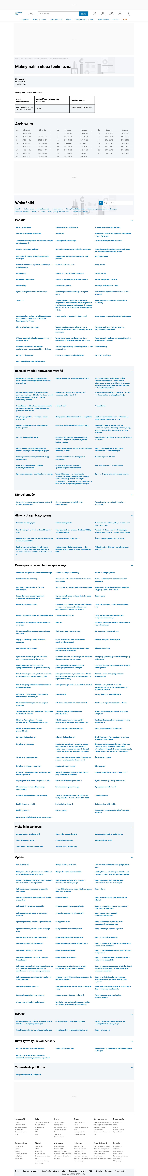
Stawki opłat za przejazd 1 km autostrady (30, 995)
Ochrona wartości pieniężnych (27, 437)
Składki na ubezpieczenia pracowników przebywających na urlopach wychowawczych (71, 721)
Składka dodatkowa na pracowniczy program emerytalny (32, 704)
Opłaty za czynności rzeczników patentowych (71, 943)
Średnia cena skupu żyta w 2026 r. (67, 538)
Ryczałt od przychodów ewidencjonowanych (32, 292)
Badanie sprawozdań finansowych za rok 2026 (71, 378)
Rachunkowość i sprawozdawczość (36, 209)
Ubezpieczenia (39, 1127)
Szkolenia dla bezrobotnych (65, 737)
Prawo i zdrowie (59, 1137)
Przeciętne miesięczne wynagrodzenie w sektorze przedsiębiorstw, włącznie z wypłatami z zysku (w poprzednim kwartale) (73, 676)
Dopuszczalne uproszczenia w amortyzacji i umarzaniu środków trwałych (70, 393)
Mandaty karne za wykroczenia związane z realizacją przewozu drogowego (70, 881)
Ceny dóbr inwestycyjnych (25, 523)
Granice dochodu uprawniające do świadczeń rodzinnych (111, 580)
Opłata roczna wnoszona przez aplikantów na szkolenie (111, 898)
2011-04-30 (84, 150)
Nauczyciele (38, 1151)
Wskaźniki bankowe (40, 58)
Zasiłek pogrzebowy (23, 810)
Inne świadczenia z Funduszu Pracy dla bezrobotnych (30, 588)
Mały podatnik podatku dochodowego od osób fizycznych (32, 257)
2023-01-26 (26, 137)
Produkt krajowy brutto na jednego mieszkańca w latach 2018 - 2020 (112, 524)
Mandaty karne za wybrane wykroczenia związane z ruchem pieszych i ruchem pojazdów (34, 881)
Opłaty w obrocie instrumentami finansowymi (32, 937)
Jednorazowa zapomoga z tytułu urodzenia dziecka (73, 587)
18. (99, 150)
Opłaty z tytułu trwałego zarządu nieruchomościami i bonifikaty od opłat (73, 449)
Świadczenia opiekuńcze (25, 744)
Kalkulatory (78, 1143)
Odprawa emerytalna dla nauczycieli (107, 639)
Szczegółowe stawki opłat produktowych (69, 995)
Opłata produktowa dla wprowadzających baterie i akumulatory (33, 898)
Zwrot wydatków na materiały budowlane (30, 361)
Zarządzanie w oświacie (42, 1156)
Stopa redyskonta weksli (103, 840)
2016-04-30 (125, 143)
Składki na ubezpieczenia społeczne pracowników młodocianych (112, 721)
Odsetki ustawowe (99, 1156)
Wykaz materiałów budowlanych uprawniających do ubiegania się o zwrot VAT (113, 339)
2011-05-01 (27, 150)
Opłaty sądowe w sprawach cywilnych (68, 929)
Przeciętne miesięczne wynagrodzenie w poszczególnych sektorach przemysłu (69, 666)
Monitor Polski (58, 1149)
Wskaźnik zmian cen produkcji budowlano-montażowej (110, 503)
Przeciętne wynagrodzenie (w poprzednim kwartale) (73, 685)
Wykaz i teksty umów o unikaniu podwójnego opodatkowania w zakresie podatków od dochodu (72, 339)
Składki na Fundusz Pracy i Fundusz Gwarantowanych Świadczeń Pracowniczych (32, 721)
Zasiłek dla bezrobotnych (64, 804)
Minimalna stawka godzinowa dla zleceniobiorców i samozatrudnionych (113, 623)
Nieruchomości (103, 19)
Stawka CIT (20, 300)
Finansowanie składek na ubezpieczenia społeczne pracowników (73, 580)
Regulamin (73, 1171)
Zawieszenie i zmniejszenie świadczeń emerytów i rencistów (112, 811)
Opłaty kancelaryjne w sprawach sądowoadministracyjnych (106, 914)
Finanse (115, 1127)
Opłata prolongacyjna (102, 1030)
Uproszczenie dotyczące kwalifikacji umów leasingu (34, 474)
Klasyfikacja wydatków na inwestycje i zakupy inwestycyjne (32, 418)
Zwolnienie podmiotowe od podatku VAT (69, 355)
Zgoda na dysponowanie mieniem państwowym (112, 474)
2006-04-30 (84, 156)
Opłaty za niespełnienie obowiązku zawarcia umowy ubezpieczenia (113, 951)
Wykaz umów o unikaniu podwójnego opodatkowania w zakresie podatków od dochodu (33, 347)
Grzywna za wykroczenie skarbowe (28, 233)
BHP (36, 1132)
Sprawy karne (58, 1124)
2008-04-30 (84, 153)
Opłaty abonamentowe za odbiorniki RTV (69, 913)
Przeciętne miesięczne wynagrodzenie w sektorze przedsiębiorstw (112, 666)
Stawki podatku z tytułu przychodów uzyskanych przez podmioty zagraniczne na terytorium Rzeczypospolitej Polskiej (33, 318)
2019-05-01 (68, 140)
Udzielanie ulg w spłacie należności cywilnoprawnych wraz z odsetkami (68, 466)
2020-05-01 (26, 140)
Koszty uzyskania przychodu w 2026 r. (108, 240)
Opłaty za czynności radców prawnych (29, 943)
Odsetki (42, 211)
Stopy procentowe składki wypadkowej (69, 728)
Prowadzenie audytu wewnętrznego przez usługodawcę (70, 458)
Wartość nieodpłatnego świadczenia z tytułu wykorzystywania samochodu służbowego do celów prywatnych (73, 329)
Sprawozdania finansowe (102, 1132)
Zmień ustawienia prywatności (53, 1171)
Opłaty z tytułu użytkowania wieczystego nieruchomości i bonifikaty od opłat (109, 449)
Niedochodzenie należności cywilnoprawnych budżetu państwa (32, 426)
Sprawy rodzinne (59, 1122)
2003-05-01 (68, 156)
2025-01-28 (125, 133)
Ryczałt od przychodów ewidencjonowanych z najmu (71, 293)
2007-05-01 (109, 153)
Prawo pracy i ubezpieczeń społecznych (102, 209)
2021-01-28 (109, 137)
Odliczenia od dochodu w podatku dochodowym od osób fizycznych (34, 266)
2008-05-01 (26, 153)
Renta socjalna (60, 694)
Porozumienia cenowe (63, 285)
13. (17, 146)
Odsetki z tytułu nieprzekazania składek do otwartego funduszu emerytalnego (110, 1022)
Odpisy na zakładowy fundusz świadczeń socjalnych (30, 640)
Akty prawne (58, 1143)
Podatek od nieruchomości (25, 279)
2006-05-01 (26, 156)
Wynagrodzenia (40, 1124)
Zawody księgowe (20, 1132)
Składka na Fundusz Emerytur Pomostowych (71, 703)
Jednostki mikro (100, 406)
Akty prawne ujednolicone (62, 1156)
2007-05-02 (68, 153)
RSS (90, 1171)
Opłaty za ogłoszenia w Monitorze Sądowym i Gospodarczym (32, 958)
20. (58, 153)
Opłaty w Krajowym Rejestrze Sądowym (109, 929)
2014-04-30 (84, 146)
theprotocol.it (117, 1158)
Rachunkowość (20, 1124)
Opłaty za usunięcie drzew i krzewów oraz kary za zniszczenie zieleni (33, 978)
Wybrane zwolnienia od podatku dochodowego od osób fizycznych (33, 339)
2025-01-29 (68, 133)
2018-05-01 (109, 140)
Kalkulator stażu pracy (81, 1156)
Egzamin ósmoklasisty (42, 1161)
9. (99, 140)
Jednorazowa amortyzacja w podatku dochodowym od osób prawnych (34, 241)
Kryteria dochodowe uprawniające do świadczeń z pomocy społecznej (73, 597)
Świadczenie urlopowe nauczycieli (28, 766)
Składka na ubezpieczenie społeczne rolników (111, 703)
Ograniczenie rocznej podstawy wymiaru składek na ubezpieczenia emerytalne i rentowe (73, 658)
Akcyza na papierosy (23, 227)
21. (99, 153)
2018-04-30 (42, 143)
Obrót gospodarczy (21, 1127)
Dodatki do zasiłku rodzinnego (27, 579)
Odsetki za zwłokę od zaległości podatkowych (71, 1030)
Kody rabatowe (118, 1151)
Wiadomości (117, 1122)
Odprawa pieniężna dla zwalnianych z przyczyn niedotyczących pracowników (72, 649)
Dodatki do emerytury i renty (105, 573)
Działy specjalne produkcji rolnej (66, 227)
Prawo (68, 19)
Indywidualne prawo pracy (43, 1122)
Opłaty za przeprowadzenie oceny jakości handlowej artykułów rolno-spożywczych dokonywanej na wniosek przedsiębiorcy (113, 968)
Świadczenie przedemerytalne (26, 757)
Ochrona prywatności (31, 1171)
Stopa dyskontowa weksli (64, 840)
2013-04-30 (125, 146)
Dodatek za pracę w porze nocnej (67, 573)
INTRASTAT (59, 233)
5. (58, 137)
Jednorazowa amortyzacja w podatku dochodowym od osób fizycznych (113, 234)
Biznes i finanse (79, 1122)
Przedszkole (38, 1146)
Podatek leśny (21, 273)
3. (99, 133)
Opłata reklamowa (61, 897)
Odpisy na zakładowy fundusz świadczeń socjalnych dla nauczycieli (70, 640)
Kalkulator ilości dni (80, 1149)
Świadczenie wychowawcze (65, 766)
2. (58, 133)
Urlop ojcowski (100, 766)
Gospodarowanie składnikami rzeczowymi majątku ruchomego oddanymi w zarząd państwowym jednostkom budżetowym (34, 408)
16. (17, 150)
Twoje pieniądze (80, 19)
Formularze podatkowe (120, 1156)
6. (99, 137)
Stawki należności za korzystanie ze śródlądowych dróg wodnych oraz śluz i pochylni (113, 987)
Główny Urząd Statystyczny (75, 209)
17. (58, 150)
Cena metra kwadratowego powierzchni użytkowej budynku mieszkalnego (34, 503)
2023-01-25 (84, 137)
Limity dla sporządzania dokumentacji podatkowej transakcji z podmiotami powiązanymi (112, 250)
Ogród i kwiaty (117, 1132)
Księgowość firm (21, 1119)
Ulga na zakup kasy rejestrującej (27, 327)
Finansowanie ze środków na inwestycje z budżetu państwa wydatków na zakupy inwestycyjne (112, 393)
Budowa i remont (118, 1129)
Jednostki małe (60, 406)
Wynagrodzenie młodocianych (105, 787)
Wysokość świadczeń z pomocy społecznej (31, 795)
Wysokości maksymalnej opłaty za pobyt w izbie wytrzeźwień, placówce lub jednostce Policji (72, 1003)
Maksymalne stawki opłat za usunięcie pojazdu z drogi (112, 866)
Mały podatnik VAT (101, 256)
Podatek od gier (100, 273)
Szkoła (37, 1149)
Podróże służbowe (99, 1153)
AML (95, 1134)
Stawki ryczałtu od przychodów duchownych (71, 316)
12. (99, 143)
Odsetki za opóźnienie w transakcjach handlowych (34, 1030)
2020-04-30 (84, 140)
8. (58, 140)
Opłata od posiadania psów (65, 265)
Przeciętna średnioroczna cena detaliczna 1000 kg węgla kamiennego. (73, 531)
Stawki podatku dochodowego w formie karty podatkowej (111, 301)
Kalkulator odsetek (80, 1153)
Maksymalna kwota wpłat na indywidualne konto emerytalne (33, 623)
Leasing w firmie (79, 1132)
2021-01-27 (42, 140)
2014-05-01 (26, 146)
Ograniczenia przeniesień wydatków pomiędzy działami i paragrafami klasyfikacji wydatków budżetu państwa (71, 439)
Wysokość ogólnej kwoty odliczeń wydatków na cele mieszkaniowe (74, 347)
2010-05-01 (68, 150)
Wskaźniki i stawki (100, 1143)
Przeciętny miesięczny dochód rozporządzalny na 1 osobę (73, 987)
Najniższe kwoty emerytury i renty (107, 631)
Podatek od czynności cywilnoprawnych (69, 273)
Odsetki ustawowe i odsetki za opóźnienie (70, 1021)
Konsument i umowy (60, 1127)
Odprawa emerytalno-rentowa (26, 648)
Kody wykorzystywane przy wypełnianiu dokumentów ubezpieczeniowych (30, 597)
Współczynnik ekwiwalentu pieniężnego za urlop (33, 781)
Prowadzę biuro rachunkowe (103, 1124)
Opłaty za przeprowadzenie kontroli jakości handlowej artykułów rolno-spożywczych (70, 967)
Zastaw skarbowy (101, 346)
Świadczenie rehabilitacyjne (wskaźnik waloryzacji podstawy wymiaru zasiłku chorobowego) (73, 758)
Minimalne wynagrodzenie (102, 1149)
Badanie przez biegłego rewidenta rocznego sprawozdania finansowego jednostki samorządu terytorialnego (33, 380)
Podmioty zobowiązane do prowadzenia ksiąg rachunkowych (32, 458)
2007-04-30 (42, 156)
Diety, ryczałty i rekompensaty (58, 211)
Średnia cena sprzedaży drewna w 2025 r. (109, 538)
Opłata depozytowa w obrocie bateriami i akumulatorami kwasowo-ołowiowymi (109, 881)
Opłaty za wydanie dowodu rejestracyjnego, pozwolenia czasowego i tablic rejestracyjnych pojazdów (111, 979)
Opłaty (34, 211)
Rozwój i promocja (21, 1153)
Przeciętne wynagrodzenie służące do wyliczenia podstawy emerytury (33, 686)
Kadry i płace (19, 1156)
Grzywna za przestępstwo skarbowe (107, 227)
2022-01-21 (68, 137)
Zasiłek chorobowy (101, 795)
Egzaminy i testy (40, 1153)
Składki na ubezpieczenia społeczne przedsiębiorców (28, 729)
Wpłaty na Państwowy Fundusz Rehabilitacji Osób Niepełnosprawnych (33, 773)
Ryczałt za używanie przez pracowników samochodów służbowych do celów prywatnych (33, 1056)
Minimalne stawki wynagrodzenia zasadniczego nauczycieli (33, 632)
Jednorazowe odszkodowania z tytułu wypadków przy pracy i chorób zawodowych (112, 588)
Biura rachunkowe (100, 1119)
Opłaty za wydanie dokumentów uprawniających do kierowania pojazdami (73, 978)
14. (58, 146)
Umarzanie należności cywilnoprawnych (109, 465)
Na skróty (116, 1143)
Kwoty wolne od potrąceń (64, 615)
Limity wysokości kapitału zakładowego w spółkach (73, 417)
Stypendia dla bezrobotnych (26, 737)
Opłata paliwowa (100, 889)
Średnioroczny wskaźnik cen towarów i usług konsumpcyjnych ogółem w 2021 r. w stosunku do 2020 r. (73, 549)
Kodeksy (57, 1158)
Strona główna (19, 58)
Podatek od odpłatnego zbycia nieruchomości (71, 279)
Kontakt (99, 1171)
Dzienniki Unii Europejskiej (62, 1153)
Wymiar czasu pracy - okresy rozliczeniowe (110, 781)
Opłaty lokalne (100, 265)
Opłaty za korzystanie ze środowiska (29, 950)
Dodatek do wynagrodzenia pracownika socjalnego (34, 573)
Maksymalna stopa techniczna (66, 834)
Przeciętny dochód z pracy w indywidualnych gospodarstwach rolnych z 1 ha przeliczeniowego (112, 531)
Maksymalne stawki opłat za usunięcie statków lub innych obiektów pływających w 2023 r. (34, 873)
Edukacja (116, 19)
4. (17, 137)
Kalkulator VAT (78, 1151)
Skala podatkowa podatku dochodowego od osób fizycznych (112, 293)
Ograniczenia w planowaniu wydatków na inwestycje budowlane (113, 438)
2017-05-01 (26, 143)
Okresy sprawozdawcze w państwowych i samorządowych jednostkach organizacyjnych (32, 449)
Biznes (43, 19)
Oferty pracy (117, 1161)
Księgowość (25, 19)
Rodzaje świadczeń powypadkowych (108, 694)
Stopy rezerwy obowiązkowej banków (29, 846)
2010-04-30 (125, 150)
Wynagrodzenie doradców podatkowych (30, 1002)
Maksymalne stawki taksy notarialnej (68, 872)
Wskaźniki (29, 58)
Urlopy (37, 1129)
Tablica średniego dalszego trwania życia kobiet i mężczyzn (112, 548)
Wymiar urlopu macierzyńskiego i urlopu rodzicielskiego (30, 788)
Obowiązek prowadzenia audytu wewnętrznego (72, 425)
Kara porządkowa (22, 865)
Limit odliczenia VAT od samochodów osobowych (73, 249)
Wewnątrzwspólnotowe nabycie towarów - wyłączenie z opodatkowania (110, 328)
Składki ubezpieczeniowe (102, 1151)
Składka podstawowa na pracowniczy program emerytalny (111, 712)
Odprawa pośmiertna (102, 648)
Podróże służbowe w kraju (64, 1048)
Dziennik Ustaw (59, 1146)
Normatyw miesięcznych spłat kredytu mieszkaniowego (69, 503)
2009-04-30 (42, 153)
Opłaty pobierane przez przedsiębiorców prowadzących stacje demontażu (109, 923)
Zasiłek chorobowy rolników (26, 804)
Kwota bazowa (100, 596)
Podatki (18, 209)
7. (17, 140)
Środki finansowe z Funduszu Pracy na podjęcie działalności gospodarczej (112, 738)
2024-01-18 (42, 137)
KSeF (125, 19)
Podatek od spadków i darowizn (106, 279)
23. (58, 156)
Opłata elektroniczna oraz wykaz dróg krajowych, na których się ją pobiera (73, 890)
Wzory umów (117, 1153)
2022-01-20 (125, 137)
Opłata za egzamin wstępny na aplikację (69, 906)
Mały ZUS (58, 622)
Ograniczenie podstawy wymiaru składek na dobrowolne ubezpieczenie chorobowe (31, 658)
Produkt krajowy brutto (63, 523)
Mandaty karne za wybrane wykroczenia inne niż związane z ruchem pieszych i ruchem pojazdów (112, 873)
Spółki (76, 1124)
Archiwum (116, 1149)
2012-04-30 (42, 150)
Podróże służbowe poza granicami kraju (30, 1048)
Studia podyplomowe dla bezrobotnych (108, 728)
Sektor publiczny (56, 19)
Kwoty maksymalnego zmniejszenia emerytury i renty (111, 605)
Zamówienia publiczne (80, 211)
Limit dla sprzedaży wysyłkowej (27, 249)
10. (17, 143)
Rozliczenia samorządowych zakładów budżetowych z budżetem (29, 466)
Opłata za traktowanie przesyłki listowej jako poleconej (31, 914)
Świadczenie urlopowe (103, 757)
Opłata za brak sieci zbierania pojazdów (30, 906)
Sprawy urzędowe (60, 1129)
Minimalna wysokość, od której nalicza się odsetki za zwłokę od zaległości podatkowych (34, 1022)
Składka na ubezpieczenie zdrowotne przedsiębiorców (68, 712)
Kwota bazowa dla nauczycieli (26, 604)
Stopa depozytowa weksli (25, 840)
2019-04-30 (125, 140)
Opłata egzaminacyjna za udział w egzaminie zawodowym (32, 890)
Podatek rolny (21, 285)
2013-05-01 (68, 146)
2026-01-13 (26, 133)
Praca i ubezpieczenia (81, 1127)
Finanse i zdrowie (79, 1134)
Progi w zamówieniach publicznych (28, 1075)
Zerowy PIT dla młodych (25, 355)
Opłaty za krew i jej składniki (65, 950)
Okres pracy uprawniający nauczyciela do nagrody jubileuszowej (112, 658)
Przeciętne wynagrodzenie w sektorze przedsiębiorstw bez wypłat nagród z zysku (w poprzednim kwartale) (111, 687)
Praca (56, 1132)
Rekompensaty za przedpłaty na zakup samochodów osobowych (113, 1049)
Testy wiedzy (39, 1163)
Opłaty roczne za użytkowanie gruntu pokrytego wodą (33, 930)
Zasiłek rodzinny (61, 810)
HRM (36, 1134)
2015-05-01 (109, 143)
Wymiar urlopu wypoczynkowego (67, 787)
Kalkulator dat (78, 1146)
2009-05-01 (109, 150)
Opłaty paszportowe (62, 922)
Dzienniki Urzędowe (60, 1151)
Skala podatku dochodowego (103, 1158)
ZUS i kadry (19, 1129)
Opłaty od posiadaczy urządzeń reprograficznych (33, 922)
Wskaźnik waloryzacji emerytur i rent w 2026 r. (111, 772)
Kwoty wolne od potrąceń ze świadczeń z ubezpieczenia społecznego (109, 616)
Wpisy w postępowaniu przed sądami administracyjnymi (108, 996)
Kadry (35, 19)
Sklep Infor (57, 1134)
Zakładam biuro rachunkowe (103, 1122)
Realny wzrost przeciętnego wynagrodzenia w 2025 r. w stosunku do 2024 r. (34, 539)
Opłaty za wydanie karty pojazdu (27, 986)
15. (99, 146)
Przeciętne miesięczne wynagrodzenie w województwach (109, 675)
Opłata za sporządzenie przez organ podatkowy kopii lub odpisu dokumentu (111, 907)
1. (17, 133)
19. (17, 153)
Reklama (108, 1171)
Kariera (82, 1171)
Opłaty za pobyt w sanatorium (66, 957)
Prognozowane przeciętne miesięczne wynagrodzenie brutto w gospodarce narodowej (33, 666)
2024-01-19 (109, 133)
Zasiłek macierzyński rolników (105, 804)
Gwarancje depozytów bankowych (28, 834)
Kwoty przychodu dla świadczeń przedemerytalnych (34, 615)
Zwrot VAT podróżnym (103, 355)
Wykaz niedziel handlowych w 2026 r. (68, 781)
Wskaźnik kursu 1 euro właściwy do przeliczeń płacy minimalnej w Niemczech (71, 773)
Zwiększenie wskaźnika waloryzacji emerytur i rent (34, 817)
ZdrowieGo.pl (117, 1146)
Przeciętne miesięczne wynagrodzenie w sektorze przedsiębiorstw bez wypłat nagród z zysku (33, 675)
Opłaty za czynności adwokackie (106, 937)
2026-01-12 (84, 133)
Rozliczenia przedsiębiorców (105, 457)
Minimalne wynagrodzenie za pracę (68, 631)
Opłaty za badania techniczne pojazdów (69, 937)
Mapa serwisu (120, 1171)
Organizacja (19, 1146)
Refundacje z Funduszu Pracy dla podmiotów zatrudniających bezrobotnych (32, 695)
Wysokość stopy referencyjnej (66, 846)
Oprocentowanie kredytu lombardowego (109, 834)
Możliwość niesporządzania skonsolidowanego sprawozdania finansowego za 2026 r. (111, 418)
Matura (37, 1158)
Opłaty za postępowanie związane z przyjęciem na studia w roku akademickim (112, 958)
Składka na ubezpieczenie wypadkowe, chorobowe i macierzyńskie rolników (34, 712)
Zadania (17, 1151)
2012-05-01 (109, 146)
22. (17, 156)
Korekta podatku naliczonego (65, 240)
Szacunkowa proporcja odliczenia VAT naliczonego (113, 316)
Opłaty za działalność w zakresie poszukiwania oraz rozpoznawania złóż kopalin (113, 944)
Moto (92, 19)
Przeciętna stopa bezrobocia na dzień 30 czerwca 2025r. (33, 531)
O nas (17, 1171)
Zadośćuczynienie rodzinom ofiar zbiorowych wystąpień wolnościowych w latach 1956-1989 (72, 796)
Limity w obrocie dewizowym (65, 865)
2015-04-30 (42, 146)
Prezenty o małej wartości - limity (106, 285)
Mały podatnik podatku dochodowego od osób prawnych (71, 257)
